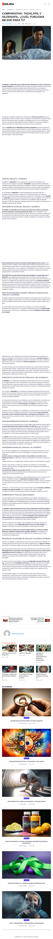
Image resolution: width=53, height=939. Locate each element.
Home (3, 9)
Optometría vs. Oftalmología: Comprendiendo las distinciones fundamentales (41, 656)
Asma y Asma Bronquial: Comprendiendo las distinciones (26, 923)
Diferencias (10, 9)
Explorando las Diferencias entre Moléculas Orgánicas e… (9, 676)
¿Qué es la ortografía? (25, 653)
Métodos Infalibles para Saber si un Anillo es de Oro (26, 721)
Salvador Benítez (8, 23)
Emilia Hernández (23, 845)
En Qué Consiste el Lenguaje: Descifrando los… (42, 676)
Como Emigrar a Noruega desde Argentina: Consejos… (25, 676)
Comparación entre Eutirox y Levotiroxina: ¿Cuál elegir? (26, 761)
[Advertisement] (26, 72)
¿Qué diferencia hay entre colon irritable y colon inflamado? (26, 801)
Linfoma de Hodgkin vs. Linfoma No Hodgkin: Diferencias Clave (26, 883)
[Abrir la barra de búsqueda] (45, 4)
